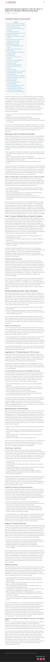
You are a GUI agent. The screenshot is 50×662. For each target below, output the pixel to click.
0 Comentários (15, 13)
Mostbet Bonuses (11, 55)
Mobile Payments (11, 50)
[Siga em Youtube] (44, 659)
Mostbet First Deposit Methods (14, 64)
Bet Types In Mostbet (12, 80)
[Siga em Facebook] (38, 659)
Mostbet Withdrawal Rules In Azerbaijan (16, 33)
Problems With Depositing (13, 31)
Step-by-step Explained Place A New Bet (16, 71)
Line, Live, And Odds (11, 69)
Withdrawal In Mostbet (12, 79)
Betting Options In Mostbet (13, 42)
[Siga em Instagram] (41, 659)
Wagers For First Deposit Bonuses (15, 49)
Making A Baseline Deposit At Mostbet (15, 23)
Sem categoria (8, 13)
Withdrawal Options (11, 63)
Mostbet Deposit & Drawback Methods (16, 91)
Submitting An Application (13, 44)
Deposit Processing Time (12, 34)
